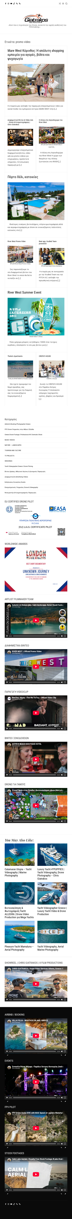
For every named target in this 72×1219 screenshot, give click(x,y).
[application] (36, 620)
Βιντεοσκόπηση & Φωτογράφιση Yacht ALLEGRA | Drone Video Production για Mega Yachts (19, 912)
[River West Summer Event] (36, 316)
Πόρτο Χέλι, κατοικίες (23, 177)
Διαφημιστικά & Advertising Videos (16, 477)
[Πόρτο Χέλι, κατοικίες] (36, 201)
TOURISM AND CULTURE (13, 450)
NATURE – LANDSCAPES (13, 445)
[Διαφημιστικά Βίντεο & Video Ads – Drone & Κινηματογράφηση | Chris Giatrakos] (20, 137)
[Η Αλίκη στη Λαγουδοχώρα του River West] (51, 135)
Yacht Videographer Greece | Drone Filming (19, 466)
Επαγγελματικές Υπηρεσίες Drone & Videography (21, 487)
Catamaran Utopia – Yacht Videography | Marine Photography (18, 872)
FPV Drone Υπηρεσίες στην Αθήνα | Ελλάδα (19, 429)
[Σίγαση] (62, 637)
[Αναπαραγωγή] (7, 637)
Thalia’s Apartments (15, 356)
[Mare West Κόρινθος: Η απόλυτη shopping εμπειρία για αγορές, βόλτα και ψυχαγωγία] (36, 83)
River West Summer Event (24, 292)
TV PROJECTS (9, 456)
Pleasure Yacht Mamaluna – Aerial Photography (19, 948)
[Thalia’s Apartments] (20, 369)
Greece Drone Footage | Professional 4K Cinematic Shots (23, 434)
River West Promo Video (17, 241)
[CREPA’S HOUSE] (51, 369)
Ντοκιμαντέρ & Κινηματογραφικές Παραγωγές (20, 493)
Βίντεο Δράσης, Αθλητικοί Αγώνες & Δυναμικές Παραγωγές (25, 471)
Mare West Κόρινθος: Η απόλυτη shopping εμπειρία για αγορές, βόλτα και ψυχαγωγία (36, 55)
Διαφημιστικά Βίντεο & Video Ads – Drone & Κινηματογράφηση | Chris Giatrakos (20, 122)
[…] (55, 109)
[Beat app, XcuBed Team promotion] (51, 256)
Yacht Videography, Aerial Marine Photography (50, 948)
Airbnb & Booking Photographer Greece (17, 424)
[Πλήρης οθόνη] (65, 637)
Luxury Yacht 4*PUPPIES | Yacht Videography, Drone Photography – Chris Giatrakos (50, 874)
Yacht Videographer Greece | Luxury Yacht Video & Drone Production (52, 911)
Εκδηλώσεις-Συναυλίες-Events (15, 482)
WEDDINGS (8, 461)
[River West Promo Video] (20, 254)
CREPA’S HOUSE (45, 356)
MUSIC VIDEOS (10, 440)
